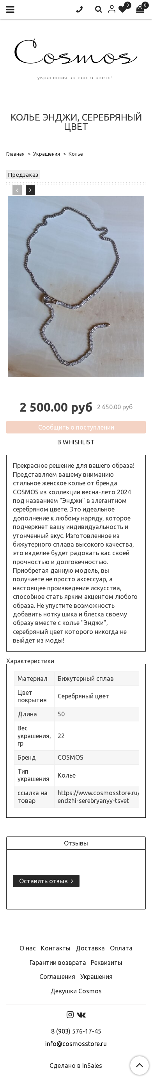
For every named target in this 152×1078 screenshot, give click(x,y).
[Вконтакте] (81, 1014)
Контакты (56, 948)
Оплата (121, 948)
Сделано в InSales (75, 1065)
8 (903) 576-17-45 (76, 1031)
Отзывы (76, 843)
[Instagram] (70, 1014)
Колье (76, 153)
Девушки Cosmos (76, 991)
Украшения (46, 153)
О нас (27, 948)
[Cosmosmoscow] (76, 57)
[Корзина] (140, 9)
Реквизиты (106, 962)
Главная (15, 153)
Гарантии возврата (58, 962)
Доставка (90, 948)
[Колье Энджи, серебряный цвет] (76, 286)
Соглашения (57, 976)
